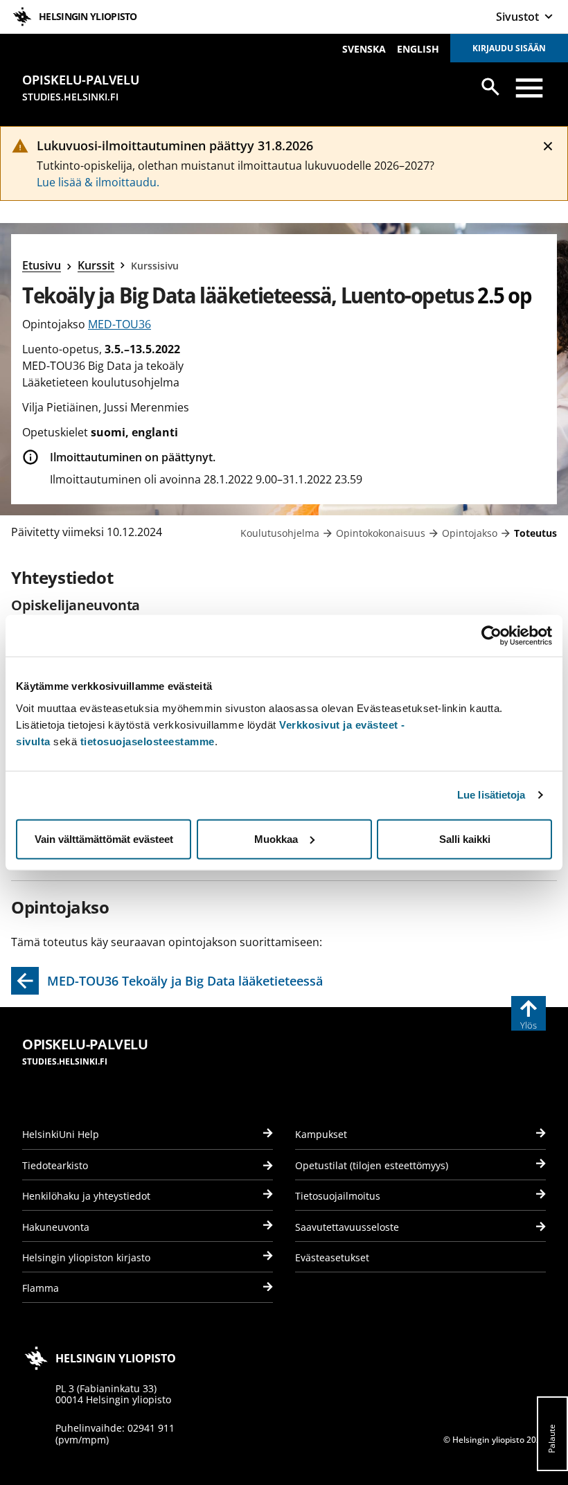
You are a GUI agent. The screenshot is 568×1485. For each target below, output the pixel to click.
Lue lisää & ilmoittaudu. (98, 182)
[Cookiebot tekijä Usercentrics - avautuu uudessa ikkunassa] (491, 635)
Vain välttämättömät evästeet (104, 838)
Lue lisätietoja (491, 795)
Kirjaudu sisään (509, 48)
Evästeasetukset (332, 1257)
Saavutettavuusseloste (347, 1227)
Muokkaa (276, 838)
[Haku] (490, 86)
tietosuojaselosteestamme (147, 741)
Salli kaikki (464, 838)
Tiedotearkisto (55, 1165)
